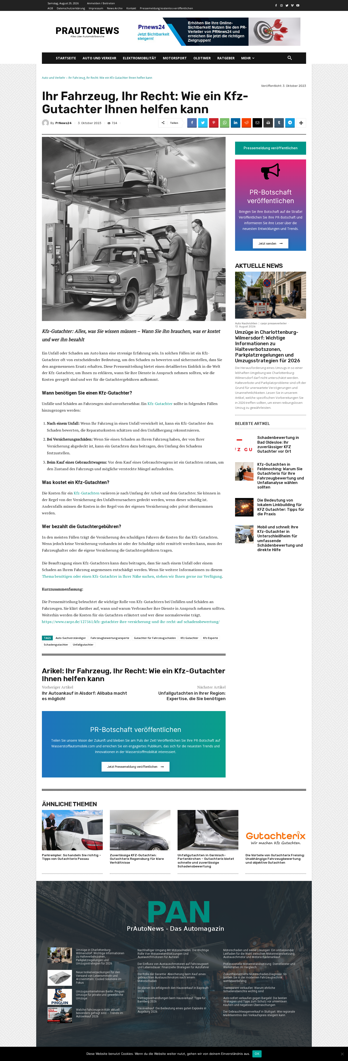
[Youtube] (297, 5)
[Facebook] (276, 5)
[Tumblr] (279, 123)
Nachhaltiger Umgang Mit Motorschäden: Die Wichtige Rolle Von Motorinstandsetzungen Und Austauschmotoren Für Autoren (173, 954)
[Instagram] (281, 5)
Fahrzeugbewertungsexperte (110, 638)
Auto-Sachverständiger (71, 638)
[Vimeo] (292, 5)
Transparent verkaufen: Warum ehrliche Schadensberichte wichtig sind (249, 989)
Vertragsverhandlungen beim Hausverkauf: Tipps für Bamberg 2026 (171, 999)
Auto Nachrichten (246, 323)
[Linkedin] (235, 123)
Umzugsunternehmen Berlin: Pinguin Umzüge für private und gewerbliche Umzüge (100, 995)
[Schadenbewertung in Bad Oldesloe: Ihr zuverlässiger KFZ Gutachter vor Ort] (244, 444)
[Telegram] (290, 123)
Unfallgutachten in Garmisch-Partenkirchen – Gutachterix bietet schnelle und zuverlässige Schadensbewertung (206, 860)
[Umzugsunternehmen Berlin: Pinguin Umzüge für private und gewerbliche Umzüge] (60, 997)
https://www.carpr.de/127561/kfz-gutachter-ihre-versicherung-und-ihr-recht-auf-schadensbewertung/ (131, 621)
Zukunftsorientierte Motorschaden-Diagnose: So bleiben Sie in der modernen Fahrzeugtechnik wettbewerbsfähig (254, 978)
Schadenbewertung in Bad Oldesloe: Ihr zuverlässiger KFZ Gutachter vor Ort (278, 444)
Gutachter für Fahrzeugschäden (155, 638)
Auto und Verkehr (53, 78)
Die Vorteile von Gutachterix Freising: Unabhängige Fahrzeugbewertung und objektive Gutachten (275, 858)
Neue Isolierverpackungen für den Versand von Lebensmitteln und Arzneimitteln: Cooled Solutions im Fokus (98, 977)
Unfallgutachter (83, 644)
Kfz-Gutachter (160, 403)
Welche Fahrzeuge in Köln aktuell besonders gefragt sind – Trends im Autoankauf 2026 (99, 1013)
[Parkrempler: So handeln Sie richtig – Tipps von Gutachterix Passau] (72, 830)
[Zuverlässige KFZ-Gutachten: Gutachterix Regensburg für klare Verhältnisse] (140, 830)
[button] (289, 58)
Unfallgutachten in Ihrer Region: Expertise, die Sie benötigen (192, 696)
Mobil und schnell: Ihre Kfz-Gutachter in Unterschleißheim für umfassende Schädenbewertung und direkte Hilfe (280, 538)
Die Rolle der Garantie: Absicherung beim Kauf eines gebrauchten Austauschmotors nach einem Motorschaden (172, 978)
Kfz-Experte (210, 638)
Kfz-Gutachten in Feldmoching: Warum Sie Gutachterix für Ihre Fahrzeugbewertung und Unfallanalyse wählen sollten (280, 475)
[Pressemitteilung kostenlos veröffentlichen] (217, 32)
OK (257, 1054)
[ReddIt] (246, 123)
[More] (301, 123)
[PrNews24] (46, 122)
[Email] (257, 123)
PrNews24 (63, 123)
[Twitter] (287, 5)
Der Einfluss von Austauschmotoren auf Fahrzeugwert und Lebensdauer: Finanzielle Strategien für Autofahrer (173, 965)
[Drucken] (268, 123)
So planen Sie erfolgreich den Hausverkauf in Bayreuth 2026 (173, 989)
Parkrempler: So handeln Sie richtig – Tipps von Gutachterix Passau (71, 857)
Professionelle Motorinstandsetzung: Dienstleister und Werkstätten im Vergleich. (259, 965)
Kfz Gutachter (189, 638)
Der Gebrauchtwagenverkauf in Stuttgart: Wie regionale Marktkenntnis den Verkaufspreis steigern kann (259, 1013)
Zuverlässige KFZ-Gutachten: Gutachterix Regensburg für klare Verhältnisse (137, 858)
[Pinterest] (214, 123)
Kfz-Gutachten (86, 493)
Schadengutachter (56, 644)
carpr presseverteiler (273, 323)
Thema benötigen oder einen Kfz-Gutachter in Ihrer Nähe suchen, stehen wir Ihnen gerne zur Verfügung (132, 576)
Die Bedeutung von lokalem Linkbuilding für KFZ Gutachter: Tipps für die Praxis (280, 507)
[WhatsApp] (224, 123)
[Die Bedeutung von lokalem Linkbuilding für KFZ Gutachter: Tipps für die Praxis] (244, 507)
